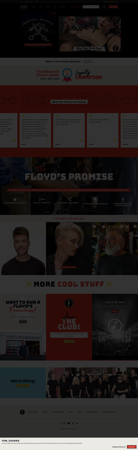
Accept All (131, 447)
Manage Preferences (118, 447)
